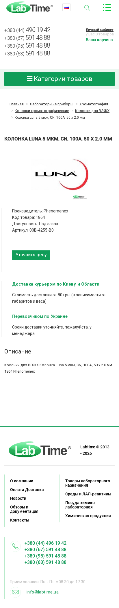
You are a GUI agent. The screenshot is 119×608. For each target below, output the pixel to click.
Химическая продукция (88, 515)
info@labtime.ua (43, 592)
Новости (18, 498)
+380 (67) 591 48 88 (45, 549)
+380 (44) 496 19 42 (45, 543)
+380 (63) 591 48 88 (45, 562)
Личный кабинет (100, 30)
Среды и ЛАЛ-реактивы (88, 494)
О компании (21, 481)
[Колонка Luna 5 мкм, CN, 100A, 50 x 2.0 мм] (59, 174)
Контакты (19, 520)
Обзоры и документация (24, 509)
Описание (17, 351)
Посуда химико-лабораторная (80, 504)
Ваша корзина (99, 39)
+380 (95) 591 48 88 (45, 556)
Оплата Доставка (27, 489)
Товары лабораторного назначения (87, 483)
